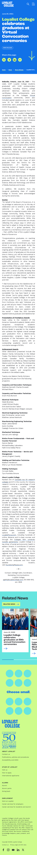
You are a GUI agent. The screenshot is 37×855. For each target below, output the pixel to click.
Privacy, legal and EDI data (18, 845)
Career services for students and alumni (16, 807)
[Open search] (28, 4)
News (10, 69)
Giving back (6, 791)
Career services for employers (12, 804)
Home (4, 69)
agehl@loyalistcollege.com (13, 580)
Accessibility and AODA (10, 760)
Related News (9, 604)
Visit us (4, 770)
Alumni (4, 785)
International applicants (10, 775)
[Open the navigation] (33, 4)
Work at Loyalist (7, 801)
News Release (7, 47)
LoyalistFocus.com (9, 535)
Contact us (6, 754)
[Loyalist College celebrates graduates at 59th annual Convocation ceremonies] (15, 619)
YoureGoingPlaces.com (14, 565)
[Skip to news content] (32, 55)
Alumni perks (6, 788)
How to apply (6, 773)
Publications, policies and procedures (15, 757)
